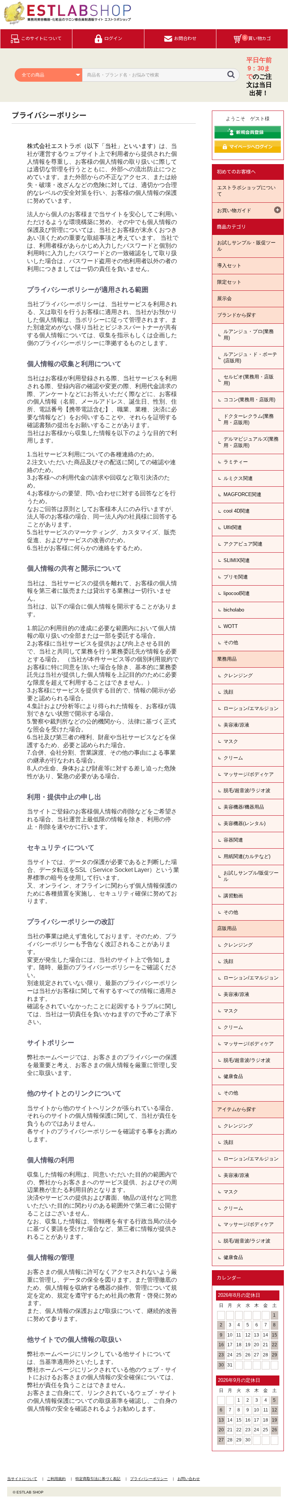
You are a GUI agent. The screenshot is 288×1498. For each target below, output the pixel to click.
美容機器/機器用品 (244, 807)
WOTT (231, 626)
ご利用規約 (56, 1479)
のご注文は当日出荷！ (259, 77)
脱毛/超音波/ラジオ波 (247, 790)
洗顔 (228, 692)
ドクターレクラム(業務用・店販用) (249, 419)
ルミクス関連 (238, 478)
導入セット (229, 265)
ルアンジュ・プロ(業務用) (249, 335)
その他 (231, 642)
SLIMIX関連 (237, 560)
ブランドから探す (236, 315)
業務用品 (227, 659)
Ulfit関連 (233, 527)
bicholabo (234, 610)
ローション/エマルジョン (251, 708)
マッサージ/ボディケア (249, 774)
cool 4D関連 (237, 511)
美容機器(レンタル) (245, 823)
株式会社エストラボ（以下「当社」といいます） (93, 146)
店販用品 (227, 928)
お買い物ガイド (234, 210)
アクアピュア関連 (243, 544)
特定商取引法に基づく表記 (97, 1479)
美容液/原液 (236, 725)
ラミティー (236, 462)
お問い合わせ (188, 1479)
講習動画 (233, 896)
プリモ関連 (236, 577)
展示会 (224, 298)
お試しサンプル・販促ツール (246, 246)
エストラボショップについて (246, 191)
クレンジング (238, 675)
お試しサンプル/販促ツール (251, 876)
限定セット (229, 282)
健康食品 (233, 1076)
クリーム (233, 758)
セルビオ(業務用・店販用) (249, 380)
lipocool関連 (237, 593)
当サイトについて (22, 1479)
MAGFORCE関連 (242, 494)
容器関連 (233, 840)
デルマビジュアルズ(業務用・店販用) (251, 442)
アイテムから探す (236, 1109)
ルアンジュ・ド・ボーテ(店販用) (250, 357)
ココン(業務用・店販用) (249, 399)
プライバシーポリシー (149, 1479)
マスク (231, 741)
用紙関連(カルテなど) (247, 856)
